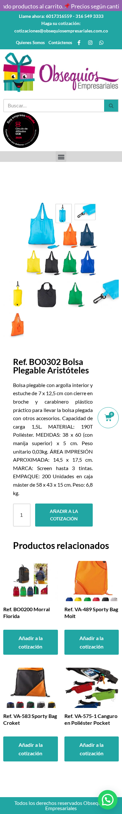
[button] (61, 156)
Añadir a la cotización (64, 514)
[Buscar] (111, 105)
